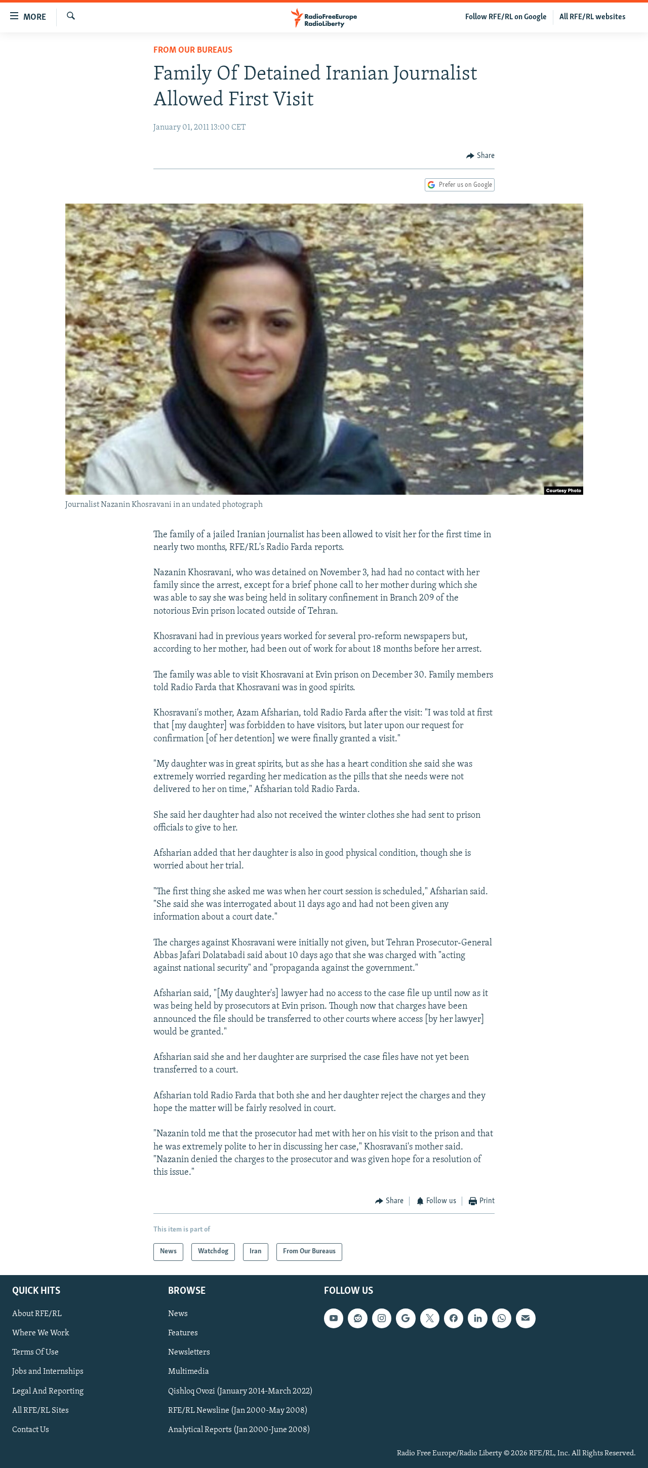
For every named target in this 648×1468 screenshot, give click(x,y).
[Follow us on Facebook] (453, 1318)
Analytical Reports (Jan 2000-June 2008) (239, 1429)
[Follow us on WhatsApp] (501, 1318)
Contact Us (30, 1429)
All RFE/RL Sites (40, 1410)
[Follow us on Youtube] (333, 1318)
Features (183, 1333)
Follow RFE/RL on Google (506, 17)
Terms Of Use (35, 1352)
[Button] (480, 156)
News (178, 1314)
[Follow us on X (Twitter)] (429, 1318)
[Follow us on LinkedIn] (477, 1318)
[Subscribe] (525, 1318)
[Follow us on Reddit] (357, 1318)
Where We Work (40, 1333)
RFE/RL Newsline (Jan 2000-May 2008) (238, 1410)
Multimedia (188, 1372)
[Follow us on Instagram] (381, 1318)
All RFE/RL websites (592, 17)
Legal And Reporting (48, 1391)
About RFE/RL (37, 1314)
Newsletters (189, 1352)
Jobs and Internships (48, 1372)
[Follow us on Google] (405, 1318)
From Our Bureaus (192, 50)
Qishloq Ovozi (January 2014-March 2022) (240, 1391)
